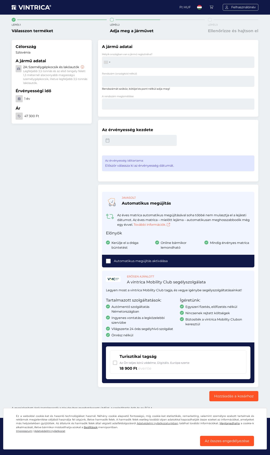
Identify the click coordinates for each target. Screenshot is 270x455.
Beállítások (91, 427)
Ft (185, 7)
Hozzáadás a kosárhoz (234, 396)
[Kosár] (211, 7)
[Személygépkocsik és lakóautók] (82, 67)
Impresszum (24, 431)
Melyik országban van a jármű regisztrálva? (127, 54)
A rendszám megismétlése (118, 96)
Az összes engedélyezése (227, 441)
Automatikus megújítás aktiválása (141, 261)
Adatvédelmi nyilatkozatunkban (157, 423)
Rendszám (119, 73)
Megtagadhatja (230, 423)
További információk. (150, 225)
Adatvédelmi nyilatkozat (49, 431)
